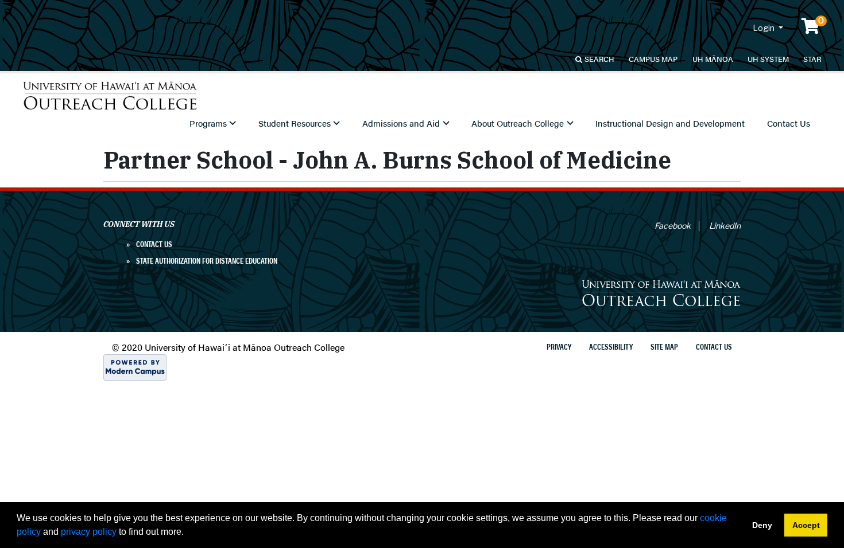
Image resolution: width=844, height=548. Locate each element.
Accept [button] (806, 525)
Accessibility (611, 346)
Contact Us (788, 123)
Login (764, 28)
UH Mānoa (712, 59)
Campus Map (653, 59)
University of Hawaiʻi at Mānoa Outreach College (110, 95)
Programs (208, 123)
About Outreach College (517, 123)
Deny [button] (762, 525)
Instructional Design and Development (670, 123)
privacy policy (89, 532)
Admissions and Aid (401, 123)
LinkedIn (725, 225)
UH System (768, 59)
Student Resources (294, 123)
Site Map (664, 346)
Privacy (559, 346)
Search (599, 59)
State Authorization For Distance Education (206, 260)
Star (812, 59)
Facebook (673, 225)
